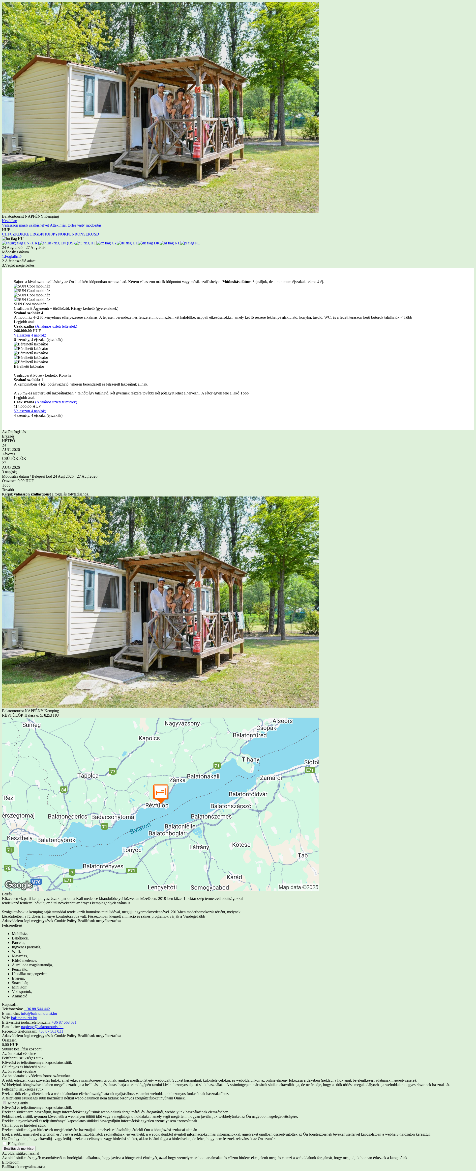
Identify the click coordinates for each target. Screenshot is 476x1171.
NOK (62, 234)
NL (177, 243)
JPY (54, 234)
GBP (39, 234)
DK (156, 243)
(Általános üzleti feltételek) (56, 326)
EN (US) (67, 243)
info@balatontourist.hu (39, 1013)
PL (197, 243)
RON (79, 234)
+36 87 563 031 (64, 1022)
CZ (114, 243)
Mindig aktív (18, 1103)
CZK (14, 234)
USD (95, 234)
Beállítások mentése (18, 1148)
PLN (71, 234)
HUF (47, 234)
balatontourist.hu (24, 1018)
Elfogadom (16, 1144)
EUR (31, 234)
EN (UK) (31, 243)
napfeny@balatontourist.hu (42, 1027)
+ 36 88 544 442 (37, 1009)
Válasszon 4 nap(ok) (30, 335)
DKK (22, 234)
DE (135, 243)
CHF (6, 234)
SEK (87, 234)
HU (92, 243)
